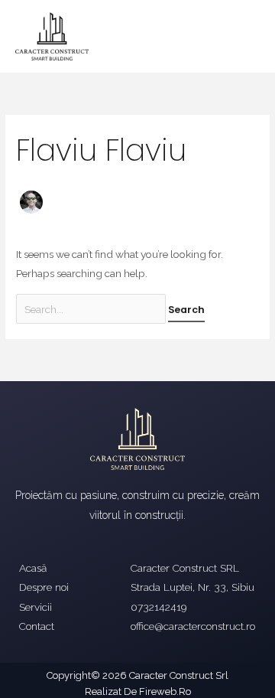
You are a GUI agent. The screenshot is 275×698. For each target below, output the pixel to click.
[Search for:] (92, 309)
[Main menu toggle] (244, 36)
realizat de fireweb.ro (138, 691)
